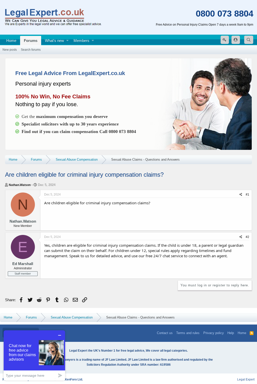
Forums (30, 40)
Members (81, 40)
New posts (10, 49)
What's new (54, 40)
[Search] (248, 40)
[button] (67, 40)
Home (11, 40)
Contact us (165, 333)
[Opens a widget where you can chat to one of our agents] (34, 355)
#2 (247, 237)
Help (230, 333)
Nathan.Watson (20, 185)
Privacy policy (213, 333)
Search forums (31, 49)
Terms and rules (188, 333)
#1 (247, 194)
